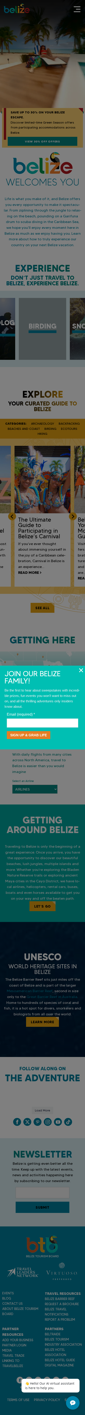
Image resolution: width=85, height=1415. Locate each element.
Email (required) (21, 714)
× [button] (81, 670)
